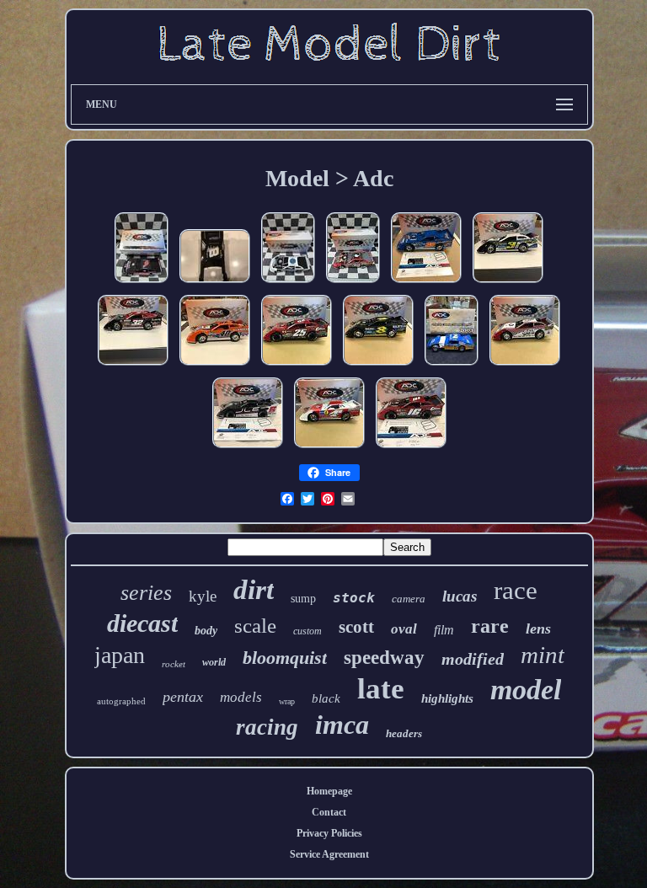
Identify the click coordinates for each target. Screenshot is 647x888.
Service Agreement (329, 854)
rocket (173, 664)
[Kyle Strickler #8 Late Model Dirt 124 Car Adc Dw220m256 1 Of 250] (378, 366)
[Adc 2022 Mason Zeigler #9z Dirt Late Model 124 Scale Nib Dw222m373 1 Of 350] (247, 449)
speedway (384, 657)
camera (408, 598)
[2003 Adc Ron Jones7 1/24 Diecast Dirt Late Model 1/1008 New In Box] (451, 366)
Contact (329, 812)
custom (307, 631)
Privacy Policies (329, 833)
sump (303, 598)
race (515, 590)
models (241, 697)
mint (542, 654)
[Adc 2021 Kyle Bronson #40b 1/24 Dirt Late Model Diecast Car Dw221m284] (214, 366)
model (525, 689)
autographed (121, 701)
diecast (142, 623)
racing (267, 727)
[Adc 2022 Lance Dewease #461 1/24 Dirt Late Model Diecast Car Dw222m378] (524, 366)
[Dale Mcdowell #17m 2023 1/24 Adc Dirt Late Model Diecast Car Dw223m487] (141, 284)
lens (538, 628)
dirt (253, 590)
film (444, 630)
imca (342, 724)
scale (255, 625)
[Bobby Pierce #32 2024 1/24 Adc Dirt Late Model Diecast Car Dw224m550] (353, 284)
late (380, 688)
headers (404, 733)
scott (356, 627)
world (214, 662)
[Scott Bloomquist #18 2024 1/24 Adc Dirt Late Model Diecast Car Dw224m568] (288, 284)
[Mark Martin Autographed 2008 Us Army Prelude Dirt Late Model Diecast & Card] (214, 284)
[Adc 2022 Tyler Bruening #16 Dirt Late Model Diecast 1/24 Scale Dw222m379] (411, 449)
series (146, 592)
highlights (447, 698)
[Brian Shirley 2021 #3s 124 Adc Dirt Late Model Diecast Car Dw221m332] (508, 284)
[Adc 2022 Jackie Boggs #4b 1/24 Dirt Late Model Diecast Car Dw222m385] (329, 449)
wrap (287, 701)
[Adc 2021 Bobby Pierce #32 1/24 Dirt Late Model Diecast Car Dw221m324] (133, 366)
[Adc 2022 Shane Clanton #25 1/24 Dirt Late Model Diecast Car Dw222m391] (296, 366)
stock (354, 598)
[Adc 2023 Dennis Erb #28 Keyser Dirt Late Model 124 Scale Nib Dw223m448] (426, 284)
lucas (459, 596)
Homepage (329, 791)
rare (490, 626)
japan (119, 655)
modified (472, 659)
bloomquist (285, 657)
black (326, 698)
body (206, 630)
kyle (203, 596)
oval (404, 629)
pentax (183, 696)
